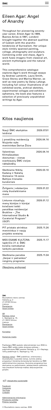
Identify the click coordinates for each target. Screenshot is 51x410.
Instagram (6, 388)
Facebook (6, 386)
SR (3, 314)
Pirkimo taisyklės (9, 402)
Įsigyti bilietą (8, 308)
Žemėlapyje (7, 306)
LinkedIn (6, 392)
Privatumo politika (10, 400)
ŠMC (5, 3)
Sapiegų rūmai (8, 316)
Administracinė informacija (14, 398)
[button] (47, 3)
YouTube (6, 390)
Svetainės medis (9, 337)
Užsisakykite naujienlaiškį (17, 381)
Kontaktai (6, 332)
